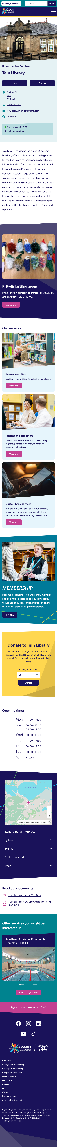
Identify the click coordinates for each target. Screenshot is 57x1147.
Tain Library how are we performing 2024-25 (29, 903)
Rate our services (9, 1076)
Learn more (11, 304)
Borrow (42, 83)
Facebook (11, 116)
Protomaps (30, 822)
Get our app (7, 1080)
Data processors (9, 1096)
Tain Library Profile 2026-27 (24, 895)
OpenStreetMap (41, 822)
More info (13, 385)
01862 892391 (14, 104)
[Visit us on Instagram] (28, 1023)
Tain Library (25, 66)
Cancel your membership (12, 1068)
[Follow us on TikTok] (33, 1034)
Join (15, 83)
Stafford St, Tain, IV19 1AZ (20, 831)
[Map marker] (28, 802)
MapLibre (21, 822)
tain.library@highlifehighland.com (23, 110)
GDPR (4, 1088)
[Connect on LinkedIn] (38, 1023)
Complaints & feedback (12, 1072)
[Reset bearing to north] (49, 816)
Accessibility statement (12, 1100)
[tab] (20, 984)
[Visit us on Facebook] (18, 1023)
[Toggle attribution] (49, 822)
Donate (28, 682)
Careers (5, 1084)
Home (5, 66)
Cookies (5, 1092)
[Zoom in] (49, 808)
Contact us (6, 1060)
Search (51, 3)
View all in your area (28, 992)
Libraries (14, 66)
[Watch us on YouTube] (23, 1034)
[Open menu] (53, 12)
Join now (10, 614)
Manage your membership (13, 1064)
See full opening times (15, 130)
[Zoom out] (49, 812)
